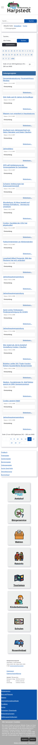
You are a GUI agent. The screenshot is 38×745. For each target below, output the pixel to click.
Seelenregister (6, 459)
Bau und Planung (7, 694)
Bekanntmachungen (7, 713)
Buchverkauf (5, 475)
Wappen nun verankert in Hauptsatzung (19, 113)
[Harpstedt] (19, 7)
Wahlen (3, 697)
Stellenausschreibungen (9, 717)
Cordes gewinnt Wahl (11, 401)
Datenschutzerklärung (14, 673)
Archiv (3, 707)
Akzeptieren (25, 739)
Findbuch (4, 452)
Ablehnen (32, 739)
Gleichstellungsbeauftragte (10, 701)
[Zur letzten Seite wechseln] (26, 443)
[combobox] (12, 21)
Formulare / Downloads (9, 710)
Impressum (10, 671)
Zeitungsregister (6, 465)
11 (21, 439)
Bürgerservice (5, 691)
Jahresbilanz (8, 149)
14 (33, 439)
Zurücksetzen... (10, 44)
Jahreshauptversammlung (13, 277)
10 (18, 439)
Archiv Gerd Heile (7, 468)
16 (15, 443)
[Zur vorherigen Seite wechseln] (8, 439)
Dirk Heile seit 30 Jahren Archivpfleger (18, 97)
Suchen (31, 21)
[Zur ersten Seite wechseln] (4, 439)
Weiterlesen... (27, 92)
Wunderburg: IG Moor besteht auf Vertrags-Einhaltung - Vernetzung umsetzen (16, 204)
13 (29, 439)
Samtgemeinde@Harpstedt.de (16, 665)
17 (19, 443)
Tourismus (19, 585)
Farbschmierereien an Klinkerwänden (18, 242)
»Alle (12, 58)
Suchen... (23, 40)
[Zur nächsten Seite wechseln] (23, 443)
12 (25, 439)
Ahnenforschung (6, 471)
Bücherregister (6, 462)
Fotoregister (5, 455)
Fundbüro (4, 704)
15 (11, 443)
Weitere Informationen (20, 743)
